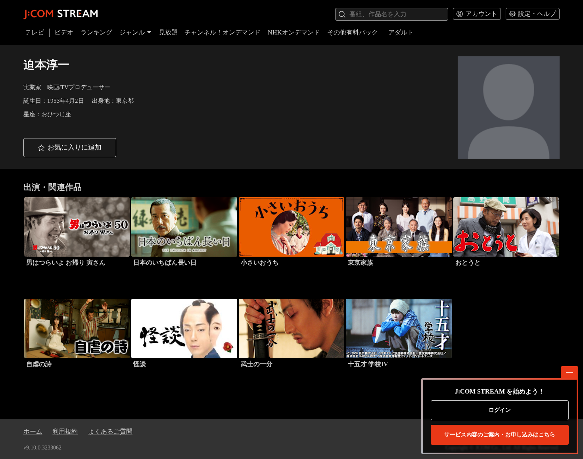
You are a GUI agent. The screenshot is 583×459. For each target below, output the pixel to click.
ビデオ (63, 32)
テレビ (34, 32)
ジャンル (132, 32)
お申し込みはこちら (499, 435)
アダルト (401, 32)
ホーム (32, 431)
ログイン (500, 410)
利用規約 (65, 431)
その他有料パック (352, 32)
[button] (69, 147)
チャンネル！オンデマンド (222, 32)
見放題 (168, 32)
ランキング (96, 32)
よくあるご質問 (110, 431)
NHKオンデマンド (294, 32)
